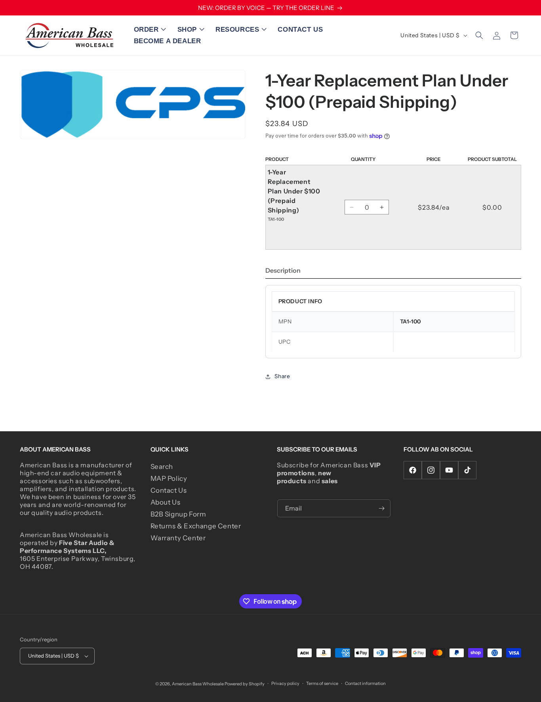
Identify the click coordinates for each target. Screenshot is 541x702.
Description (283, 270)
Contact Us (168, 490)
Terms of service (322, 683)
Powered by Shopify (245, 684)
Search (161, 467)
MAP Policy (168, 478)
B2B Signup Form (178, 514)
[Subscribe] (382, 508)
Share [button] (282, 376)
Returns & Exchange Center (195, 526)
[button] (152, 29)
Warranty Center (178, 538)
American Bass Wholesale (198, 684)
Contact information (365, 683)
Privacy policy (285, 683)
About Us (165, 502)
